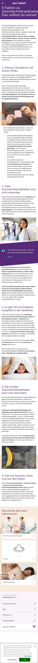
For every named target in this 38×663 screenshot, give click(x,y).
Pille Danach (7, 615)
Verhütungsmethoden (17, 45)
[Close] (35, 646)
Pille (21, 75)
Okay (24, 659)
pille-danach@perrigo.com (9, 597)
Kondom (28, 96)
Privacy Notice (27, 656)
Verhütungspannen (9, 604)
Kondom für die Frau (11, 99)
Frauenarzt (8, 496)
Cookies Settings (12, 659)
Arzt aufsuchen (7, 210)
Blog (4, 609)
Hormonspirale (31, 75)
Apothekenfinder (8, 621)
